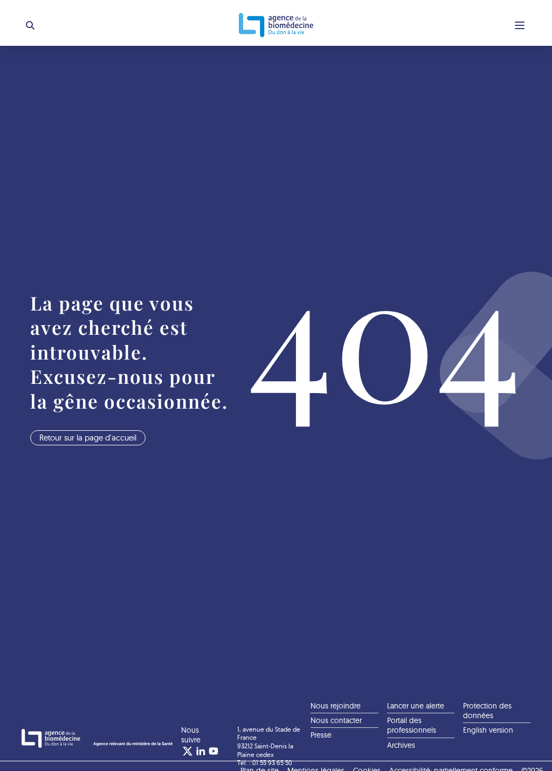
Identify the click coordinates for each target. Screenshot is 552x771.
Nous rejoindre (335, 706)
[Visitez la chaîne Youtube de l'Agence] (213, 751)
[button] (30, 25)
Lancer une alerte (415, 706)
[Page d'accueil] (97, 738)
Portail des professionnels (411, 725)
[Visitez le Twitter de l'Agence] (187, 751)
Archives (401, 745)
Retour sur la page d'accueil (87, 437)
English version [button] (488, 730)
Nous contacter (336, 720)
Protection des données (487, 710)
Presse (321, 735)
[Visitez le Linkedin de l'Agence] (200, 751)
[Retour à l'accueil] (276, 25)
